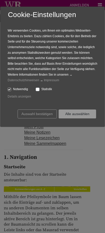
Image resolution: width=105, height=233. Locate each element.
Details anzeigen (19, 96)
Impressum (51, 80)
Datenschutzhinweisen (23, 80)
